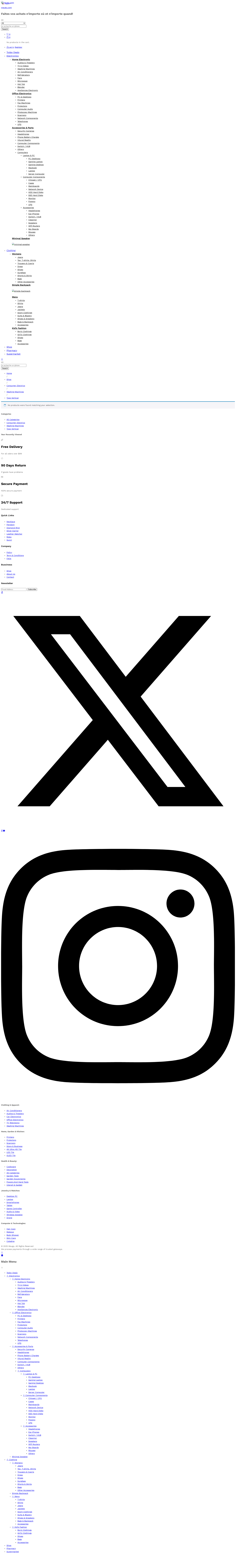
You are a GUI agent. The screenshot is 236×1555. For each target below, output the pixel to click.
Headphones (23, 134)
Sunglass (21, 272)
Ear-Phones (33, 214)
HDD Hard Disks (35, 192)
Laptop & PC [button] (29, 155)
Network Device (35, 189)
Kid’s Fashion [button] (19, 328)
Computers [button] (22, 152)
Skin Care (11, 1238)
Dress (20, 266)
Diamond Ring (13, 528)
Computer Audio (25, 109)
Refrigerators (23, 75)
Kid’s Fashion (21, 1527)
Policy (9, 552)
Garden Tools (13, 1176)
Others (20, 149)
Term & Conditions (15, 555)
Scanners (21, 115)
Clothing (13, 1460)
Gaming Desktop (36, 165)
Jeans (20, 257)
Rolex (9, 537)
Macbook (32, 168)
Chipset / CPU (35, 180)
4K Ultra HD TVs (14, 1149)
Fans (19, 78)
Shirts (20, 303)
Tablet (9, 1205)
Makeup (10, 1232)
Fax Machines (23, 103)
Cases (31, 183)
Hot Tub (21, 84)
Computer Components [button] (34, 177)
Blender (21, 87)
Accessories (22, 325)
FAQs (9, 558)
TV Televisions (13, 1123)
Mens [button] (15, 297)
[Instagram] (118, 1099)
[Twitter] (118, 827)
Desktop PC (12, 1196)
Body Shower (13, 1235)
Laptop (31, 171)
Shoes (20, 269)
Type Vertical (13, 429)
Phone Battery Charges (28, 137)
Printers (21, 100)
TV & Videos (23, 66)
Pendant (10, 525)
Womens (19, 1463)
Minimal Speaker (21, 238)
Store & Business (14, 1146)
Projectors (22, 106)
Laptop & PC (31, 1374)
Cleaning (32, 220)
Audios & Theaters (26, 63)
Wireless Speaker (15, 1215)
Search (5, 29)
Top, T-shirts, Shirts (26, 260)
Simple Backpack (21, 285)
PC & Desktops (24, 97)
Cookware (11, 1167)
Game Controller (14, 1208)
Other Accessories (25, 282)
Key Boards (33, 229)
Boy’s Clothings (24, 331)
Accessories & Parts (24, 1346)
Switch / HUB (23, 146)
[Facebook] (2, 592)
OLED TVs (11, 1155)
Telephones (22, 121)
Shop (9, 347)
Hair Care (11, 1229)
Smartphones (13, 1202)
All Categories (13, 419)
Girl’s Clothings (24, 334)
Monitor (32, 198)
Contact (10, 577)
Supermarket (13, 354)
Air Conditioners (25, 72)
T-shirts (21, 300)
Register (18, 47)
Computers (25, 1371)
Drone (9, 1218)
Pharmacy (12, 350)
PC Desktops (34, 158)
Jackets (21, 309)
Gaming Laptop (35, 162)
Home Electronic (22, 1279)
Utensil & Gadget (14, 1185)
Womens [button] (16, 254)
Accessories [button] (28, 207)
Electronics (14, 1276)
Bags (19, 279)
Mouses (31, 232)
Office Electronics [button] (21, 93)
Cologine (10, 1241)
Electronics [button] (13, 56)
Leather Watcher (14, 534)
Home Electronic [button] (21, 59)
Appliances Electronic (27, 90)
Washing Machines (26, 69)
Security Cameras (25, 131)
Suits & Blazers (24, 316)
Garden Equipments (16, 1179)
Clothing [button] (11, 250)
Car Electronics (14, 1116)
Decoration (12, 1170)
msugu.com (6, 7)
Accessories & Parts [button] (23, 127)
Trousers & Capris (25, 263)
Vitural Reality (24, 140)
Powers (31, 201)
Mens (17, 1496)
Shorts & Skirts (24, 275)
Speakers (32, 223)
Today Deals (13, 52)
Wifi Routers (34, 226)
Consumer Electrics (16, 423)
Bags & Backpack (25, 322)
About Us (11, 574)
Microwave (22, 81)
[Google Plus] (2, 831)
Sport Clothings (24, 313)
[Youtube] (4, 831)
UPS (19, 124)
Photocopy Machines (27, 112)
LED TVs (10, 1152)
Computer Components (28, 143)
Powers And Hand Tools (17, 1182)
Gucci (9, 540)
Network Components (27, 118)
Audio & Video (13, 1211)
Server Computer (36, 174)
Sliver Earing (12, 531)
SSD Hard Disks (35, 195)
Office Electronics (15, 1120)
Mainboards (33, 186)
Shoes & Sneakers (25, 319)
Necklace (11, 522)
